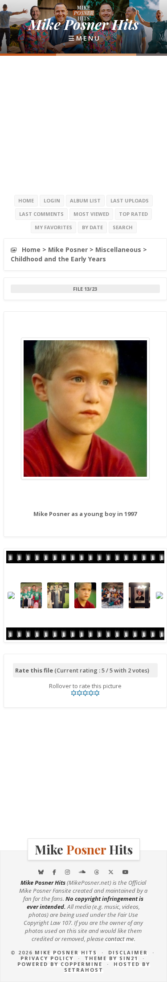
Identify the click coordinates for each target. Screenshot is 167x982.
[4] (91, 693)
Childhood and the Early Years (58, 259)
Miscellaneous (118, 249)
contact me (119, 939)
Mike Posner (68, 249)
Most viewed (91, 213)
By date (92, 227)
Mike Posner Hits (66, 952)
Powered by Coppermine (59, 964)
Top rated (133, 213)
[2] (79, 693)
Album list (85, 200)
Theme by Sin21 (111, 958)
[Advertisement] (84, 125)
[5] (97, 693)
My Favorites (53, 227)
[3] (85, 693)
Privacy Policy (46, 958)
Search (123, 227)
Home (26, 200)
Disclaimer (128, 952)
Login (52, 200)
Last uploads (129, 200)
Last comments (41, 213)
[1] (74, 693)
